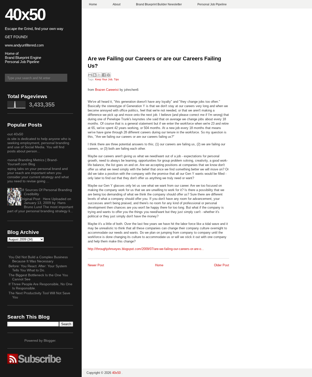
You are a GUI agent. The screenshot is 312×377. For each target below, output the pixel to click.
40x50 (25, 14)
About (116, 4)
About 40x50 (13, 134)
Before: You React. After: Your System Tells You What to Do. (38, 268)
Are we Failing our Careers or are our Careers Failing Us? (154, 62)
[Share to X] (99, 75)
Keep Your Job (103, 79)
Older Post (221, 265)
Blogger (49, 340)
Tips (116, 79)
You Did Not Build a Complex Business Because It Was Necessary (38, 259)
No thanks (156, 206)
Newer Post (96, 265)
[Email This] (90, 75)
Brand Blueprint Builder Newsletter (159, 4)
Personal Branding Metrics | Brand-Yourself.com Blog (31, 162)
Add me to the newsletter (156, 197)
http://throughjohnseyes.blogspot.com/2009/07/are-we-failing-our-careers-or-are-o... (146, 249)
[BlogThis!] (94, 75)
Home (93, 4)
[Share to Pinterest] (108, 75)
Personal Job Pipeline (212, 4)
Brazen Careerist (107, 90)
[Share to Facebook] (103, 75)
